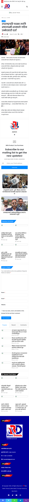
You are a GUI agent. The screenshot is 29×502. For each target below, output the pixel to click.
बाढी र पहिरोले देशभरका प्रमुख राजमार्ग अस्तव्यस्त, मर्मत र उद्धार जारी (6, 406)
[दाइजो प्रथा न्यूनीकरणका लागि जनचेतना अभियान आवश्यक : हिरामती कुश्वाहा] (6, 365)
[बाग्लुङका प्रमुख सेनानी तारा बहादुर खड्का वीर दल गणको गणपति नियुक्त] (6, 332)
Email (3, 298)
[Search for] (27, 7)
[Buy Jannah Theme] (14, 12)
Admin (5, 34)
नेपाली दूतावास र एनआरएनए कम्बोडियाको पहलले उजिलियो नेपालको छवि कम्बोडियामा (19, 355)
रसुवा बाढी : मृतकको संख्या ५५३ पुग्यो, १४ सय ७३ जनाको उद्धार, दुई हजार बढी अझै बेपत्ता (21, 406)
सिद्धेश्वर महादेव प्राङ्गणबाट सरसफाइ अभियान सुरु (19, 346)
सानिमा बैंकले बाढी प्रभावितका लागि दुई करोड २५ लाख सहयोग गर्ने (7, 235)
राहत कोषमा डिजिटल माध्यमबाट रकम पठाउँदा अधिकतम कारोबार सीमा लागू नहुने (20, 236)
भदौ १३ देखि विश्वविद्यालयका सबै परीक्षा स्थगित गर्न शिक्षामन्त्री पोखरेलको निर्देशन (6, 255)
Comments (23, 325)
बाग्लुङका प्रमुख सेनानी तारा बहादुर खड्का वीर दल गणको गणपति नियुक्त (19, 331)
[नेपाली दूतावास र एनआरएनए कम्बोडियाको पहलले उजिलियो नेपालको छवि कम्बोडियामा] (6, 355)
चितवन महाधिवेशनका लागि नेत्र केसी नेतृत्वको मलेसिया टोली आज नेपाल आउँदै (19, 339)
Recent (14, 325)
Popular (4, 325)
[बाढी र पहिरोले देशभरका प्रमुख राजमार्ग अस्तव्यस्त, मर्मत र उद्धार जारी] (7, 399)
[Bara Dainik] (7, 6)
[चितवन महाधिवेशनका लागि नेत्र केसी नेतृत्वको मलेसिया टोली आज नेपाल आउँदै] (6, 340)
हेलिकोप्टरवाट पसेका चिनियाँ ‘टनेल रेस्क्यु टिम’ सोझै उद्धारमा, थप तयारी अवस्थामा (21, 388)
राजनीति (8, 17)
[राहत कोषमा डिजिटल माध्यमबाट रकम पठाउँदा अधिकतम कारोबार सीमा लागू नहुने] (21, 228)
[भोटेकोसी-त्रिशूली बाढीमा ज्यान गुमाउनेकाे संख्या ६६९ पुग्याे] (7, 380)
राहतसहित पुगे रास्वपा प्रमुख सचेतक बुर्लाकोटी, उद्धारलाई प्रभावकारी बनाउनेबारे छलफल (21, 255)
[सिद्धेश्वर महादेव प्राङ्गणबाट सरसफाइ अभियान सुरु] (6, 348)
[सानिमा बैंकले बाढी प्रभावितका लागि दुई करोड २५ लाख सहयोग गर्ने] (7, 228)
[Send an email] (7, 34)
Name (3, 292)
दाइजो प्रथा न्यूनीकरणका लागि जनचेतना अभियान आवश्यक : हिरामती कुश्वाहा (18, 364)
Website (3, 304)
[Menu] (2, 7)
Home (4, 17)
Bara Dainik (14, 491)
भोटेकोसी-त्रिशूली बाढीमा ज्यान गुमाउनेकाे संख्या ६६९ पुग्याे (7, 388)
